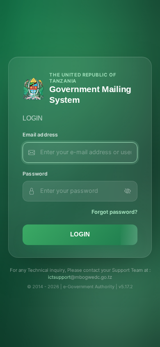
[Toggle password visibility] (127, 191)
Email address (40, 135)
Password (35, 174)
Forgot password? (114, 211)
